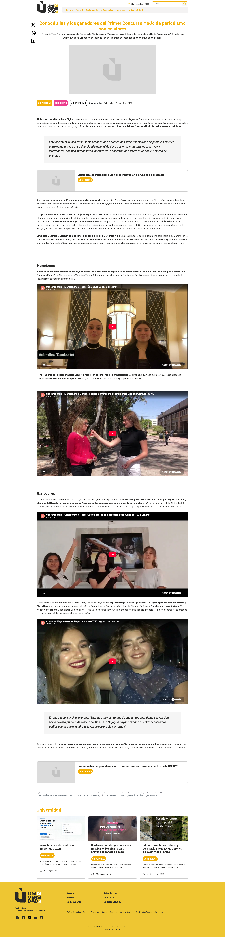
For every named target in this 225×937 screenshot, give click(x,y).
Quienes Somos (82, 912)
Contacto (113, 912)
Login (162, 912)
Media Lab (120, 10)
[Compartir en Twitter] (33, 25)
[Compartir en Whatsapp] (33, 33)
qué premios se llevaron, (113, 795)
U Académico (107, 10)
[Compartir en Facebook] (33, 41)
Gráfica (104, 912)
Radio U (79, 10)
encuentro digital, (135, 795)
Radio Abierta (92, 10)
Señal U (69, 10)
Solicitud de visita (127, 912)
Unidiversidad (78, 103)
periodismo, (152, 795)
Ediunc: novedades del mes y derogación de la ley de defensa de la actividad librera (162, 848)
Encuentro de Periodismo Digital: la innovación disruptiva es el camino (121, 174)
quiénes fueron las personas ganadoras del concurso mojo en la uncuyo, (69, 795)
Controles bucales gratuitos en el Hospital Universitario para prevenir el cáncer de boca (111, 848)
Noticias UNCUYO (135, 10)
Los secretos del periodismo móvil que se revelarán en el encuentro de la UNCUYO (128, 766)
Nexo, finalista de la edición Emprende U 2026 (57, 846)
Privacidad (95, 912)
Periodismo (61, 103)
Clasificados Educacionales (147, 912)
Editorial (70, 912)
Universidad (44, 103)
